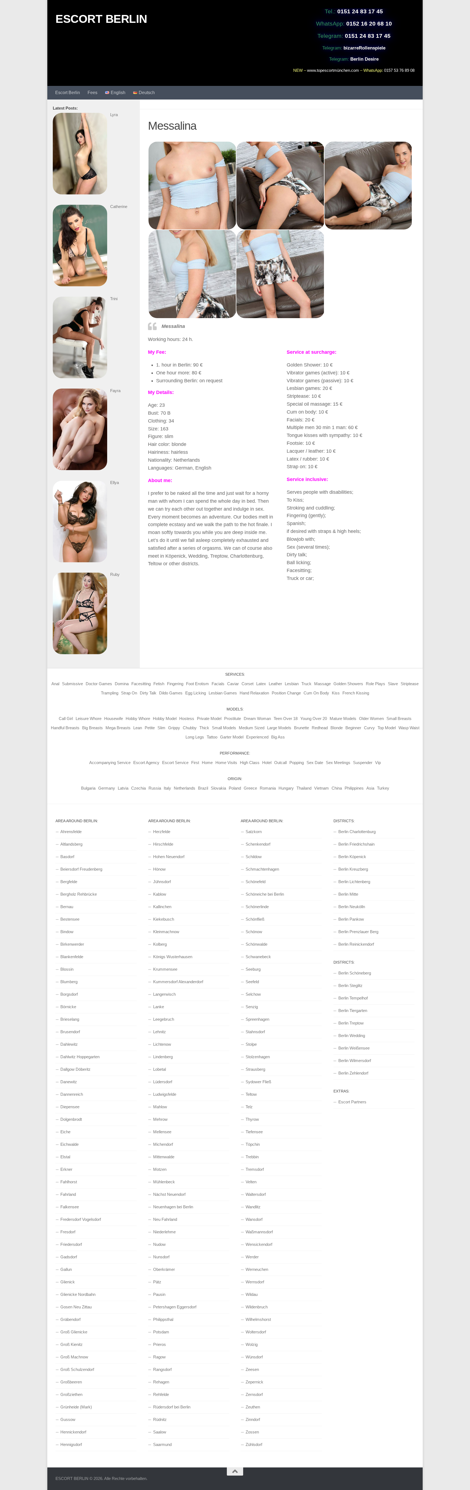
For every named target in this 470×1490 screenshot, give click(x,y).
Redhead (320, 727)
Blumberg (69, 981)
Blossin (66, 969)
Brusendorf (70, 1031)
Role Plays (375, 683)
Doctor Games (99, 683)
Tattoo (212, 737)
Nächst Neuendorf (169, 1194)
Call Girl (66, 718)
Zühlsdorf (254, 1444)
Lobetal (159, 1069)
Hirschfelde (163, 844)
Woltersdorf (256, 1332)
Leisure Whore (88, 718)
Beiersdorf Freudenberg (81, 869)
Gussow (67, 1419)
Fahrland (68, 1194)
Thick (204, 727)
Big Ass (278, 737)
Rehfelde (161, 1394)
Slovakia (218, 788)
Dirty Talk (148, 693)
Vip (378, 762)
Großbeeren (71, 1382)
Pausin (159, 1294)
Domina (122, 683)
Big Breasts (92, 727)
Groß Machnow (74, 1357)
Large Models (279, 727)
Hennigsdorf (71, 1444)
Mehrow (160, 1119)
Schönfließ (255, 919)
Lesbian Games (223, 693)
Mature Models (343, 718)
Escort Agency (146, 762)
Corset (247, 683)
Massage (322, 683)
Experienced (257, 737)
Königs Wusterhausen (172, 956)
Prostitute (232, 718)
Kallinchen (162, 906)
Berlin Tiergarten (352, 1010)
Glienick (67, 1282)
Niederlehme (164, 1232)
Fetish (158, 683)
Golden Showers (348, 683)
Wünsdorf (254, 1357)
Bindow (66, 931)
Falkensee (69, 1207)
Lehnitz (159, 1031)
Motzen (159, 1169)
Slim (161, 727)
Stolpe (251, 1044)
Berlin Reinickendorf (356, 944)
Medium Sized (251, 727)
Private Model (209, 718)
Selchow (253, 994)
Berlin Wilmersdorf (354, 1060)
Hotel (266, 762)
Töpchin (253, 1144)
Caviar (233, 683)
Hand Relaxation (254, 693)
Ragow (159, 1357)
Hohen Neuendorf (168, 856)
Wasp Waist (408, 727)
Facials (218, 683)
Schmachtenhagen (262, 869)
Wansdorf (254, 1219)
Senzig (252, 1006)
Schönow (254, 931)
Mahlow (160, 1106)
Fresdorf (67, 1232)
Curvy (369, 727)
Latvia (123, 788)
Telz (249, 1106)
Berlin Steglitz (350, 985)
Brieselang (69, 1019)
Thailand (303, 788)
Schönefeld (255, 881)
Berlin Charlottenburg (357, 831)
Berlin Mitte (348, 894)
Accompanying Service (110, 762)
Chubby (190, 727)
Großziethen (71, 1394)
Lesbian (292, 683)
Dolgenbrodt (71, 1119)
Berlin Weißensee (354, 1048)
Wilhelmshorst (258, 1319)
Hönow (159, 869)
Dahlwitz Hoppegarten (80, 1056)
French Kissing (355, 693)
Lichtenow (162, 1044)
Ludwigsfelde (164, 1094)
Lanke (158, 1006)
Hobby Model (165, 718)
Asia (370, 788)
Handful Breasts (65, 727)
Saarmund (162, 1444)
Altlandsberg (71, 844)
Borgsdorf (69, 994)
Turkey (383, 788)
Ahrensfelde (71, 831)
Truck (306, 683)
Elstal (65, 1156)
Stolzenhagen (258, 1056)
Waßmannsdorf (259, 1232)
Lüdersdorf (162, 1081)
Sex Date (315, 762)
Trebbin (252, 1156)
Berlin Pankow (351, 919)
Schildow (254, 856)
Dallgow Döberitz (75, 1069)
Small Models (224, 727)
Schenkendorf (258, 844)
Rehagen (161, 1382)
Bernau (66, 906)
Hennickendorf (73, 1432)
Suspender (362, 762)
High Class (249, 762)
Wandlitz (253, 1207)
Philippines (354, 788)
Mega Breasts (118, 727)
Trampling (109, 693)
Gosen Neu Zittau (76, 1307)
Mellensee (162, 1131)
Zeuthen (253, 1407)
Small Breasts (399, 718)
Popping (296, 762)
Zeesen (252, 1369)
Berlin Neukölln (351, 906)
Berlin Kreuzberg (353, 869)
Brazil (203, 788)
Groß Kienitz (71, 1344)
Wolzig (252, 1344)
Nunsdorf (161, 1257)
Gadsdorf (68, 1257)
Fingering (175, 683)
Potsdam (161, 1332)
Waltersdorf (256, 1194)
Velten (251, 1181)
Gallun (66, 1269)
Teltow (251, 1094)
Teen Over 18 (286, 718)
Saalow (159, 1432)
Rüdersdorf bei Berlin (171, 1407)
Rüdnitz (160, 1419)
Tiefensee (254, 1131)
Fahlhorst (68, 1181)
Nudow (159, 1244)
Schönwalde (256, 944)
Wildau (252, 1294)
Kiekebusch (163, 919)
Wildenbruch (257, 1307)
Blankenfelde (71, 956)
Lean (137, 727)
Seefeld (252, 981)
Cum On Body (316, 693)
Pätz (157, 1282)
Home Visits (226, 762)
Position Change (286, 693)
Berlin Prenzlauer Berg (358, 931)
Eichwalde (69, 1144)
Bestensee (69, 919)
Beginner (353, 727)
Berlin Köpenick (352, 856)
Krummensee (165, 969)
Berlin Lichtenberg (354, 881)
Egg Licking (195, 693)
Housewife (113, 718)
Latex (261, 683)
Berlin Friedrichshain (356, 844)
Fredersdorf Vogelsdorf (80, 1219)
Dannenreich (71, 1094)
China (337, 788)
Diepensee (69, 1106)
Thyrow (252, 1119)
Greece (250, 788)
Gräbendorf (70, 1319)
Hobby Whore (138, 718)
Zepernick (254, 1382)
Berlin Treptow (351, 1023)
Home (207, 762)
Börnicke (68, 1006)
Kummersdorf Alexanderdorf (178, 981)
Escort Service (175, 762)
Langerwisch (164, 994)
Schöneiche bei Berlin (265, 894)
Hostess (186, 718)
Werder (252, 1257)
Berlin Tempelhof (353, 998)
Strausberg (255, 1069)
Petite (150, 727)
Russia (155, 788)
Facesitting (141, 683)
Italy (167, 788)
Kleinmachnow (166, 931)
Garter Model (231, 737)
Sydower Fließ (258, 1081)
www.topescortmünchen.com (333, 70)
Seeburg (253, 969)
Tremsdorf (255, 1169)
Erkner (66, 1169)
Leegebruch (163, 1019)
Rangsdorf (162, 1369)
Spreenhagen (257, 1019)
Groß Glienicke (73, 1332)
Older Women (371, 718)
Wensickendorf (259, 1244)
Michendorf (163, 1144)
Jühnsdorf (162, 881)
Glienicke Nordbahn (77, 1294)
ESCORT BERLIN (101, 19)
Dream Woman (257, 718)
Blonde (336, 727)
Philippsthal (163, 1319)
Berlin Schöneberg (354, 973)
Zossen (252, 1432)
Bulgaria (88, 788)
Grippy (174, 727)
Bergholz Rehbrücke (78, 894)
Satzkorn (254, 831)
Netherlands (184, 788)
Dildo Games (171, 693)
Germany (106, 788)
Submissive (72, 683)
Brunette (301, 727)
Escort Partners (352, 1102)
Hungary (286, 788)
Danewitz (68, 1081)
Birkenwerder (72, 944)
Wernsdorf (255, 1282)
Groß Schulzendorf (77, 1369)
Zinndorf (253, 1419)
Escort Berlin (67, 92)
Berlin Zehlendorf (353, 1073)
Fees (92, 92)
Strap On (129, 693)
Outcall (280, 762)
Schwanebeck (258, 956)
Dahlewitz (69, 1044)
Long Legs (194, 737)
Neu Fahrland (165, 1219)
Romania (268, 788)
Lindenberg (163, 1056)
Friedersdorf (71, 1244)
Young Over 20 (313, 718)
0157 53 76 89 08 (399, 70)
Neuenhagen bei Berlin (173, 1207)
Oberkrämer (164, 1269)
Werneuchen (257, 1269)
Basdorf (67, 856)
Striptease (410, 683)
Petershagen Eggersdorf (174, 1307)
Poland (235, 788)
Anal (55, 683)
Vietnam (321, 788)
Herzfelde (161, 831)
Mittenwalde (163, 1156)
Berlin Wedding (351, 1035)
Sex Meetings (338, 762)
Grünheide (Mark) (76, 1407)
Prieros (159, 1344)
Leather (275, 683)
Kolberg (160, 944)
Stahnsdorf (255, 1031)
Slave (393, 683)
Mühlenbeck (164, 1181)
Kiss (336, 693)
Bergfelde (68, 881)
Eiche (65, 1131)
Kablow (159, 894)
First (195, 762)
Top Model (387, 727)
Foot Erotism (197, 683)
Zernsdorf (254, 1394)
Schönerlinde (257, 906)
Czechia (138, 788)
